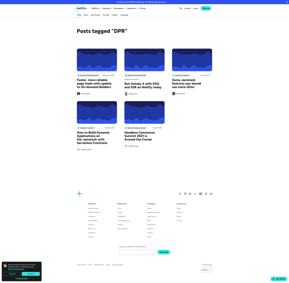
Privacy (90, 265)
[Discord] (211, 194)
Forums (179, 220)
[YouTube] (200, 194)
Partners (150, 229)
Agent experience (153, 212)
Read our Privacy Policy (16, 269)
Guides (120, 225)
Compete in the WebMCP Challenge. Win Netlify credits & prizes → (142, 2)
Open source (151, 216)
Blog (79, 15)
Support (180, 212)
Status (120, 212)
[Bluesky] (190, 194)
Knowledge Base (124, 220)
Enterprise (92, 233)
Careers (150, 233)
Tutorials (106, 15)
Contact (187, 8)
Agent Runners (93, 208)
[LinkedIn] (185, 194)
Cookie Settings (117, 265)
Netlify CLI (92, 229)
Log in (195, 8)
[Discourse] (206, 194)
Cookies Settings (22, 278)
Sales (179, 208)
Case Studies (95, 15)
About (149, 208)
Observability (92, 220)
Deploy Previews (94, 212)
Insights (115, 15)
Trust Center (81, 265)
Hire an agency (123, 229)
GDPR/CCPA (99, 265)
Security (91, 225)
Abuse (108, 265)
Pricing (142, 8)
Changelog (124, 15)
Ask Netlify (280, 279)
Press (149, 237)
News (86, 15)
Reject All (12, 274)
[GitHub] (180, 194)
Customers (151, 225)
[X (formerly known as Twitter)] (195, 194)
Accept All (30, 274)
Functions (91, 216)
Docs (119, 208)
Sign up (206, 8)
